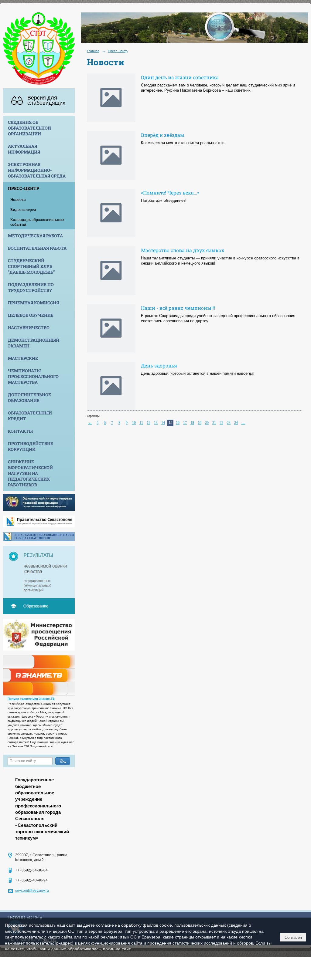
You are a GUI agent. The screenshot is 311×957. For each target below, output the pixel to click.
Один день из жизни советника (180, 77)
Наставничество (29, 327)
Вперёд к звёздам (162, 135)
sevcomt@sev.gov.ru (32, 890)
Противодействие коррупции (30, 446)
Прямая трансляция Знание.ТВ (31, 698)
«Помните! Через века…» (170, 192)
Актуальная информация (24, 149)
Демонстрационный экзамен (33, 343)
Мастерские (23, 358)
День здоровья (159, 365)
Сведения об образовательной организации (29, 128)
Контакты (20, 431)
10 (134, 423)
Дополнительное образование (29, 397)
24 (236, 423)
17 (185, 423)
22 (221, 423)
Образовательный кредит (30, 415)
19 (199, 423)
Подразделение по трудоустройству (31, 287)
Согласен (293, 937)
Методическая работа (35, 235)
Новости (18, 199)
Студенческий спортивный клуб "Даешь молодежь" (31, 266)
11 (141, 423)
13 (156, 423)
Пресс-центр (23, 188)
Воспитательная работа (37, 248)
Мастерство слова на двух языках (182, 250)
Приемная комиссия (33, 303)
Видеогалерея (23, 209)
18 (192, 423)
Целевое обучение (30, 315)
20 (207, 423)
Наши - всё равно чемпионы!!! (178, 308)
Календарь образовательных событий (37, 222)
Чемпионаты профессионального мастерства (33, 376)
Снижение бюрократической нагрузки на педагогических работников (30, 473)
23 (229, 423)
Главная (93, 51)
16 (177, 423)
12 (148, 423)
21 (214, 423)
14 (163, 423)
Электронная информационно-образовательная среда (37, 170)
